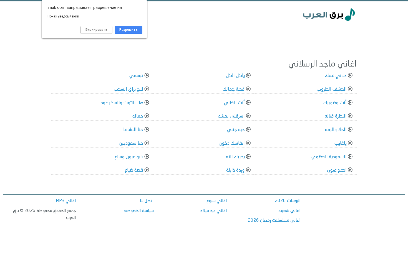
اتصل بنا (147, 201)
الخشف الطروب (332, 89)
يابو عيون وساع (129, 157)
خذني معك (336, 75)
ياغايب (340, 143)
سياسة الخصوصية (139, 211)
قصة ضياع (134, 170)
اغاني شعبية (289, 211)
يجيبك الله (235, 157)
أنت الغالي (234, 103)
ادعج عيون (337, 170)
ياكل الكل (235, 75)
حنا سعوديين (131, 143)
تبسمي (136, 75)
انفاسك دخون (232, 143)
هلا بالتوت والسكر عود (122, 103)
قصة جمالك (234, 89)
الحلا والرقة (336, 130)
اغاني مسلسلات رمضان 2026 (274, 220)
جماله (137, 116)
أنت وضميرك (335, 103)
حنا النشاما (133, 130)
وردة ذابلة (235, 170)
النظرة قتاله (336, 116)
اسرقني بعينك (231, 116)
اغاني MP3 (66, 201)
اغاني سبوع (216, 201)
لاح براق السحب (128, 89)
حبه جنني (236, 130)
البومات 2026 (288, 201)
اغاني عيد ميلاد (213, 211)
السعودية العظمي (329, 157)
